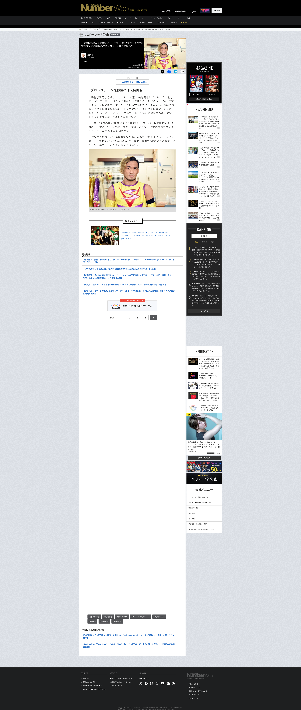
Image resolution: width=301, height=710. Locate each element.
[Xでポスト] (162, 72)
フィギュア (131, 22)
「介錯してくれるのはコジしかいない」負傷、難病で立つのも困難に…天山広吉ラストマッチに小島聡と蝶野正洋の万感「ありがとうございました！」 (206, 251)
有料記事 (184, 22)
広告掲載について (195, 687)
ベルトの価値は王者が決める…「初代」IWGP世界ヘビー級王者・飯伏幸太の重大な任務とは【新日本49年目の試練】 (129, 645)
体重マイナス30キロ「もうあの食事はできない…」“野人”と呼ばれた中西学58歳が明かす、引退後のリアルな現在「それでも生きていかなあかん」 (206, 287)
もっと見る (204, 311)
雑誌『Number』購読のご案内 (121, 678)
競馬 (188, 18)
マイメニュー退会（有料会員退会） (200, 502)
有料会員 (217, 10)
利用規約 (191, 513)
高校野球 (118, 18)
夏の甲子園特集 (86, 18)
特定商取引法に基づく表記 (197, 524)
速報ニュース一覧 (89, 682)
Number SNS (144, 678)
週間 (212, 242)
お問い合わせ (193, 684)
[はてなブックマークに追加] (176, 72)
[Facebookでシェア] (169, 72)
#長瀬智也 (108, 617)
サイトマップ (193, 698)
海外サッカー (140, 18)
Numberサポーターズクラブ (92, 686)
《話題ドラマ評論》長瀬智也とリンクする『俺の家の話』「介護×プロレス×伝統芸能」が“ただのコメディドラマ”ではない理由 (145, 236)
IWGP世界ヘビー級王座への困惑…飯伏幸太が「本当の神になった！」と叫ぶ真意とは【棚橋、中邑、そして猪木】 (129, 636)
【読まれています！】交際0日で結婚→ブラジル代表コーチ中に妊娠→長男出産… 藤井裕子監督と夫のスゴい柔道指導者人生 (129, 292)
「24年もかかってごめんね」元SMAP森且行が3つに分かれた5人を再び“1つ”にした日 (119, 269)
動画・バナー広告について (198, 691)
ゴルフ (169, 18)
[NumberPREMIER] (205, 10)
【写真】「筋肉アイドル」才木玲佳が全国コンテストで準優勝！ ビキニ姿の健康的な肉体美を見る (124, 285)
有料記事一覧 (193, 508)
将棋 (92, 22)
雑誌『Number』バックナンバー (122, 682)
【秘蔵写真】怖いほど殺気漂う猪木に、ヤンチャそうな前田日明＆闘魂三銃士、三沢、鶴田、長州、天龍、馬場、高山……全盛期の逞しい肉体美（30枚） (128, 276)
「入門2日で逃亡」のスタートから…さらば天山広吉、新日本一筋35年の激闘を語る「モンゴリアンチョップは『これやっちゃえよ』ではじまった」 (206, 263)
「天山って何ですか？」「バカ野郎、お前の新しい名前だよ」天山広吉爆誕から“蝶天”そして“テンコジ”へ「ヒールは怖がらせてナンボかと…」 (206, 275)
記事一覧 (86, 678)
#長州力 (92, 621)
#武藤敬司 (104, 621)
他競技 (173, 22)
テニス (180, 18)
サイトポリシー (194, 695)
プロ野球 (99, 18)
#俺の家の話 (94, 617)
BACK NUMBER (115, 34)
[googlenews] (168, 684)
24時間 (204, 242)
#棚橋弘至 (117, 621)
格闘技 (83, 22)
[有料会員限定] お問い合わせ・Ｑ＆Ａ (201, 529)
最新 (196, 242)
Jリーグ (128, 18)
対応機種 (191, 519)
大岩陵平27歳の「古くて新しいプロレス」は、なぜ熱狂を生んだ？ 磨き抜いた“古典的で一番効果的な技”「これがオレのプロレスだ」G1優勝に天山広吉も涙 (205, 300)
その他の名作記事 (204, 458)
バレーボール (161, 22)
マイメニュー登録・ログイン (198, 497)
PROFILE (85, 61)
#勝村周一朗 (122, 617)
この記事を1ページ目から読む (133, 82)
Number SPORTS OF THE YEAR (94, 689)
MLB (108, 18)
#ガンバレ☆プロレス (141, 617)
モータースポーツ (105, 22)
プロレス (95, 29)
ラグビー (120, 22)
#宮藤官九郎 (159, 617)
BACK (112, 317)
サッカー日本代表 (156, 18)
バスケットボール (146, 22)
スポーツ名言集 (116, 686)
